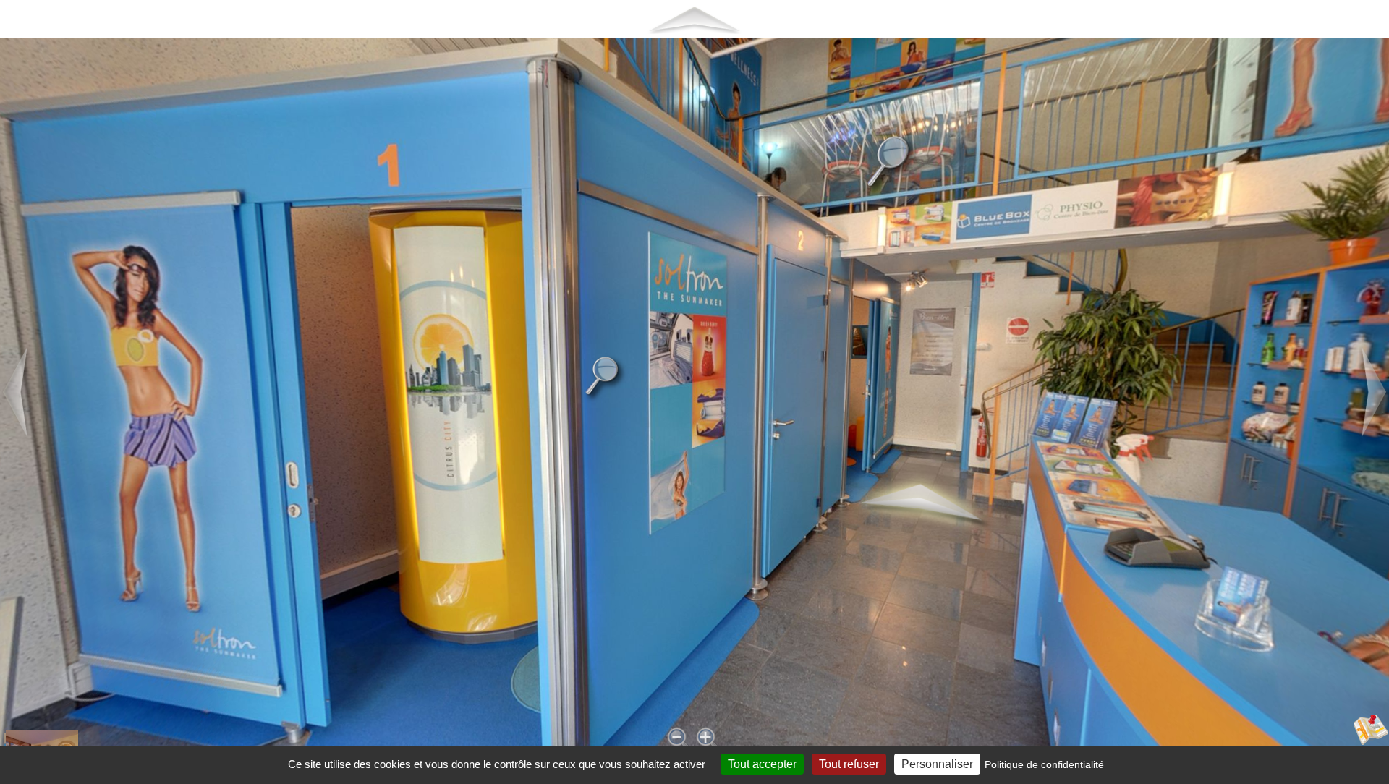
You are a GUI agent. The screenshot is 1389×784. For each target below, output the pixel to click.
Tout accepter (762, 764)
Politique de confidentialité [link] (1044, 764)
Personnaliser (937, 764)
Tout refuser (849, 764)
